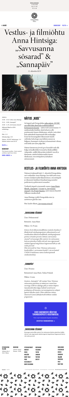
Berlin (59, 352)
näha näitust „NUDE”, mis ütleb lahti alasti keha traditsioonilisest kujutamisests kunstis (42, 125)
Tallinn (60, 357)
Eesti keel (4, 369)
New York (60, 364)
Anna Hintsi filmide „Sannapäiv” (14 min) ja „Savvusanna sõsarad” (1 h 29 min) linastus (42, 189)
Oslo (59, 362)
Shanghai (60, 354)
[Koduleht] (34, 17)
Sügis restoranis (34, 2)
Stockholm (61, 350)
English (8, 369)
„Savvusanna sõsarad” (45, 204)
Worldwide (61, 347)
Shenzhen (60, 359)
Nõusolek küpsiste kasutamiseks (61, 369)
